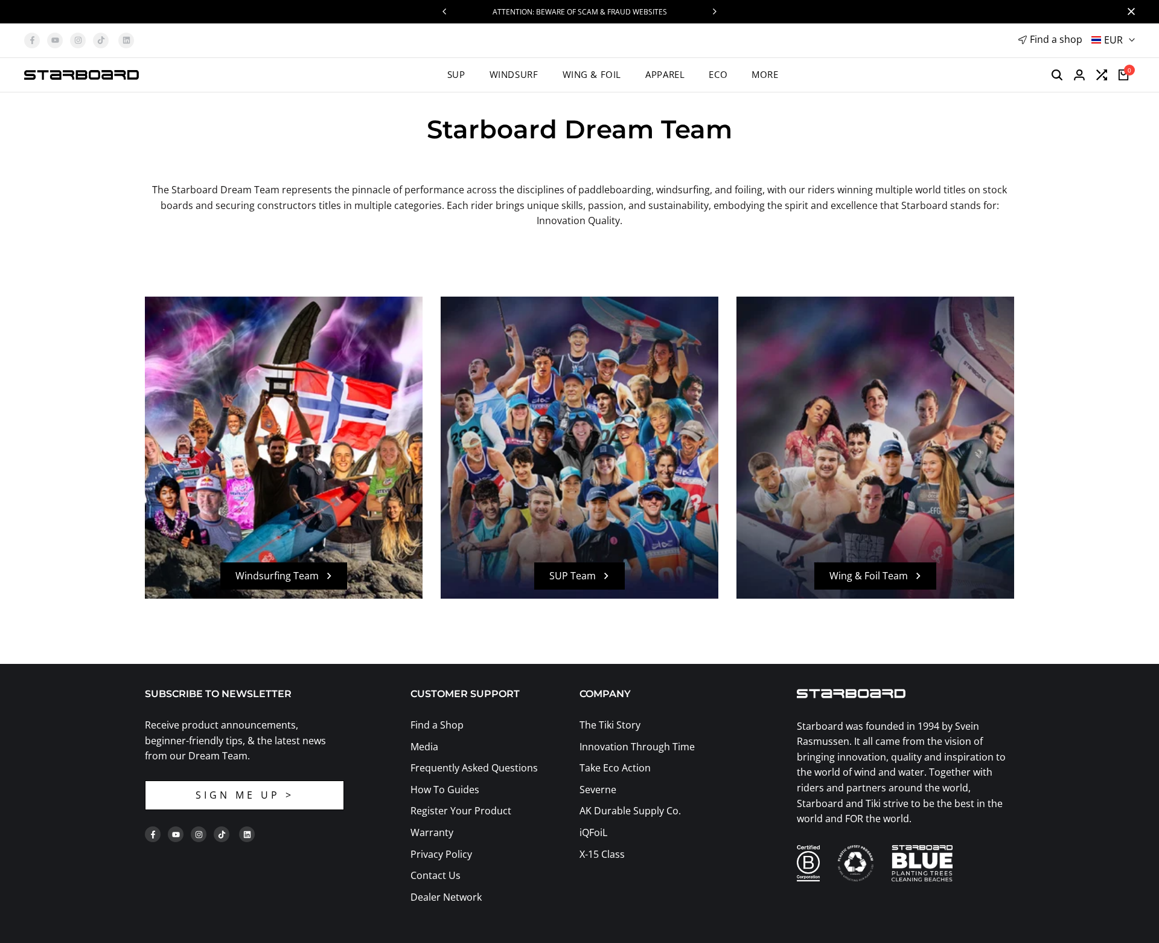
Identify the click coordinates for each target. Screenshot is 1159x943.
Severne (598, 789)
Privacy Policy (441, 854)
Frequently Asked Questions (474, 767)
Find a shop (1056, 39)
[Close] (1129, 11)
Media (424, 746)
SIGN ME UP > (245, 795)
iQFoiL (593, 832)
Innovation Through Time (637, 746)
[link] (579, 448)
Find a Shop (437, 725)
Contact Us (435, 875)
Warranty (431, 832)
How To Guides (444, 789)
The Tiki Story (610, 725)
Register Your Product (460, 810)
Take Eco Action (615, 767)
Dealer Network (446, 897)
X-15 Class (602, 854)
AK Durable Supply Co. (630, 810)
